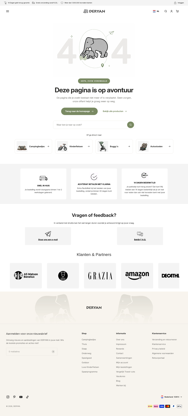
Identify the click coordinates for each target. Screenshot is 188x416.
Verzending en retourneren (164, 339)
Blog (118, 381)
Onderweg (86, 353)
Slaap (84, 349)
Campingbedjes (89, 339)
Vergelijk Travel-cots (125, 371)
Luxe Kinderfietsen (90, 367)
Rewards (120, 349)
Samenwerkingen (124, 358)
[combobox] (156, 11)
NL (158, 11)
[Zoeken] (130, 125)
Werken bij (121, 385)
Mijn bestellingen (124, 367)
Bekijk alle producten (113, 111)
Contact (119, 353)
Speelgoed (87, 358)
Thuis (84, 344)
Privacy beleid (158, 349)
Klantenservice (159, 344)
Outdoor (85, 362)
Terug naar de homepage (77, 111)
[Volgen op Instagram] (8, 397)
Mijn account (122, 362)
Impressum (121, 344)
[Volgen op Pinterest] (14, 397)
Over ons (120, 339)
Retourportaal (158, 358)
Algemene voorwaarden (163, 353)
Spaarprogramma (89, 371)
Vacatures (120, 376)
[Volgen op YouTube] (21, 397)
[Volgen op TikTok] (27, 397)
